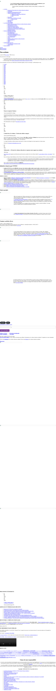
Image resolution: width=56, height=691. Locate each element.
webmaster (30, 664)
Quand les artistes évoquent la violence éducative (16, 38)
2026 (5, 65)
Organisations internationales (13, 33)
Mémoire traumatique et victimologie (42, 177)
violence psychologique (26, 655)
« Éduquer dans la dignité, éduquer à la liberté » (12, 614)
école (7, 657)
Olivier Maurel (48, 652)
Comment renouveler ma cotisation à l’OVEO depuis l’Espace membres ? (16, 670)
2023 (5, 68)
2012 (5, 79)
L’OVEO (5, 9)
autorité (15, 650)
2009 (5, 82)
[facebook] (3, 49)
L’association (10, 11)
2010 (5, 81)
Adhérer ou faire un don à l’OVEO (14, 13)
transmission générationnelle (46, 653)
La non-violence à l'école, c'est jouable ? (45, 154)
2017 (5, 74)
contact (41, 663)
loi (30, 652)
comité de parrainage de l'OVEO (17, 178)
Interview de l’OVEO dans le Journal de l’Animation (13, 609)
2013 (5, 78)
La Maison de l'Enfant (19, 214)
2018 (5, 73)
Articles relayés (10, 44)
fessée (19, 652)
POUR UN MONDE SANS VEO (10, 30)
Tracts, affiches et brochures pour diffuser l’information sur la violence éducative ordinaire (19, 681)
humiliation (25, 652)
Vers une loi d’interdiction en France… (14, 34)
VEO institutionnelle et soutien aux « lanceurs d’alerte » (14, 172)
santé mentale (30, 653)
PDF (8, 322)
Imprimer (2, 322)
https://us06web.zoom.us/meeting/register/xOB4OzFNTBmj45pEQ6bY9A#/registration (19, 163)
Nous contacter (10, 22)
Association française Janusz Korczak (20, 199)
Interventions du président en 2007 (6, 324)
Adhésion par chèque (15, 15)
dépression (13, 652)
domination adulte (46, 651)
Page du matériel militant (4, 337)
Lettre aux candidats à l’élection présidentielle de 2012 (13, 183)
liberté (29, 652)
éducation (11, 657)
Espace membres (7, 45)
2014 (5, 77)
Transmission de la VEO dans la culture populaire (16, 28)
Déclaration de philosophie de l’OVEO (14, 12)
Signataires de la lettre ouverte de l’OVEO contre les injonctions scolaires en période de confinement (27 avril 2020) (24, 676)
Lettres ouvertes (10, 20)
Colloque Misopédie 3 (9, 602)
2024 (5, 67)
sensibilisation (36, 653)
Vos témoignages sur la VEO (9, 677)
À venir (5, 64)
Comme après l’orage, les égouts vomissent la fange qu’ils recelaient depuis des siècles (19, 611)
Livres (9, 37)
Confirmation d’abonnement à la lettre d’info (11, 688)
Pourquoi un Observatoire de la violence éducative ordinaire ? (18, 10)
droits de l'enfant (8, 652)
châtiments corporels (29, 651)
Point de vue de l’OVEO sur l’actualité (14, 18)
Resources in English (11, 29)
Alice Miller (8, 650)
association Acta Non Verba (21, 121)
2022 (5, 69)
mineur (39, 652)
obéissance (43, 652)
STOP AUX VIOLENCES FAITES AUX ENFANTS (21, 177)
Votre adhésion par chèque (8, 684)
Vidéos (9, 40)
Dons (12, 16)
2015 (5, 76)
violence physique (18, 655)
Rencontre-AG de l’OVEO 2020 (9, 679)
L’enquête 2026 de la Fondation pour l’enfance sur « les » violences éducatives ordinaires (19, 613)
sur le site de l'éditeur (19, 282)
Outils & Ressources (11, 39)
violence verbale (40, 655)
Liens (9, 41)
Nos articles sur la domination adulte (14, 43)
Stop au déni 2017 (20, 179)
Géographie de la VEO (12, 31)
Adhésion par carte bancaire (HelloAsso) (18, 14)
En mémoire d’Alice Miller (9, 633)
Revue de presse (14, 19)
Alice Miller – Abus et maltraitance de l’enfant (8, 636)
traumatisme (3, 655)
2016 (5, 75)
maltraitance (35, 652)
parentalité (2, 653)
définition (26, 339)
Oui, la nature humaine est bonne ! (43, 233)
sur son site (19, 225)
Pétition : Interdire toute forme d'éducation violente (15, 185)
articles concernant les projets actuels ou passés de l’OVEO (22, 60)
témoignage (6, 339)
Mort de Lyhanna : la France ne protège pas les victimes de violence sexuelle (17, 612)
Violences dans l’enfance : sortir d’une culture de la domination (19, 623)
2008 (5, 83)
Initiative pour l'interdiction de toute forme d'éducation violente (17, 184)
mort (40, 652)
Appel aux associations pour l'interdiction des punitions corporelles (17, 186)
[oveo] (0, 1)
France (22, 652)
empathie (16, 652)
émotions (14, 657)
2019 (5, 72)
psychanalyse (19, 653)
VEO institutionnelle (11, 36)
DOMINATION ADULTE (8, 42)
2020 (5, 71)
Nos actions (10, 17)
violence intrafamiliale (10, 655)
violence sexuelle (33, 655)
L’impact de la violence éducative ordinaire (15, 27)
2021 (5, 70)
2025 (5, 66)
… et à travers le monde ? (12, 35)
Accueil (1, 47)
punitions (24, 653)
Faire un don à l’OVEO (8, 671)
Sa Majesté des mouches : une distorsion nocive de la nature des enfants (16, 610)
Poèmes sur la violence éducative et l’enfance (11, 678)
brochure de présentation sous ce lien (14, 143)
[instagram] (3, 48)
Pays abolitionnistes (11, 32)
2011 (5, 80)
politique (10, 653)
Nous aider (9, 21)
